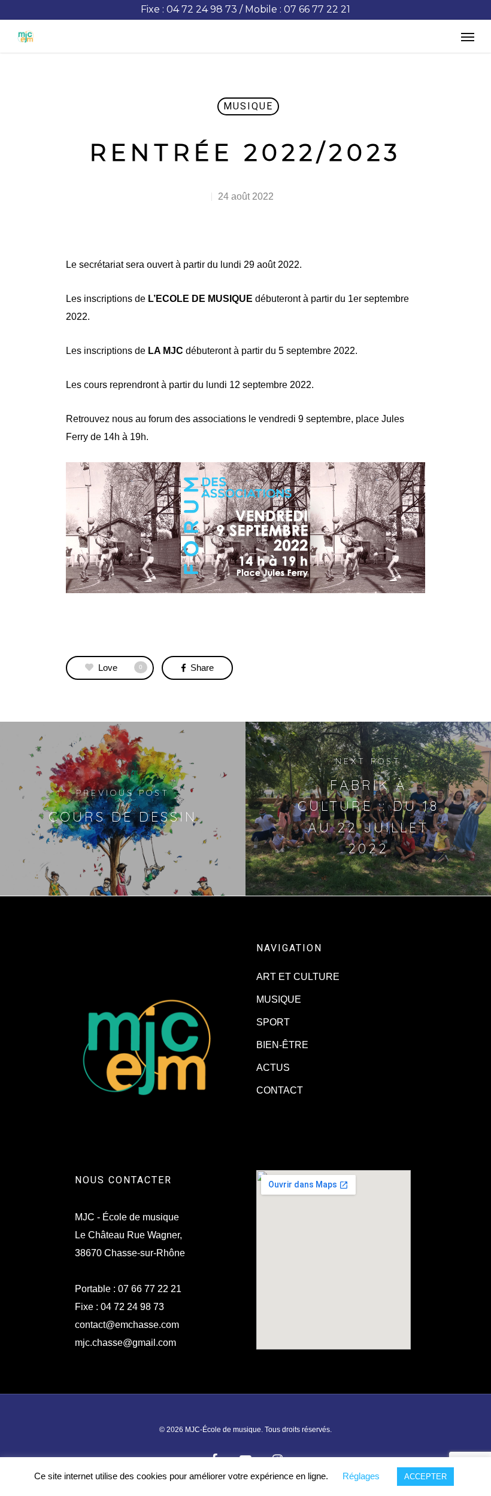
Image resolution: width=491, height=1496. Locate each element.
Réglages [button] (361, 1476)
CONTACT (279, 1090)
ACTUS (273, 1068)
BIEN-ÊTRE (282, 1045)
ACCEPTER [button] (425, 1476)
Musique (248, 106)
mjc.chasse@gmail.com (125, 1343)
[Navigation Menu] (467, 36)
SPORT (273, 1022)
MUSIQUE (278, 999)
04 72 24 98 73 (132, 1307)
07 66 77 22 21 (149, 1289)
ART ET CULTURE (298, 977)
